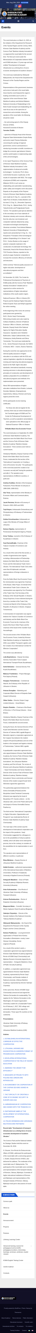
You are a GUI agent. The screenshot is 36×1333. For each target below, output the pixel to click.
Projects (6, 1227)
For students (29, 1326)
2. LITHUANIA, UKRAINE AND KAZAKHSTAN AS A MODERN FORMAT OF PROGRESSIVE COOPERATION (18, 1051)
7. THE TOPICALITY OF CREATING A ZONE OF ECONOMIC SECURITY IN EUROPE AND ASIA (16, 1097)
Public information (27, 1318)
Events (5, 1214)
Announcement (8, 1220)
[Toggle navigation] (18, 21)
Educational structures (16, 1322)
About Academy (5, 1318)
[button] (33, 21)
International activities (8, 1326)
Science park (7, 1201)
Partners (6, 1233)
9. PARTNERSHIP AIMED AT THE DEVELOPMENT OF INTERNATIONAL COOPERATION (16, 1114)
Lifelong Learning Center (11, 1239)
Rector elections (16, 1318)
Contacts (6, 1273)
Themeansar (18, 1312)
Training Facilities (14, 1330)
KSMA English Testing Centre (13, 1260)
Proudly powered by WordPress (12, 1308)
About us (6, 1208)
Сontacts (24, 1330)
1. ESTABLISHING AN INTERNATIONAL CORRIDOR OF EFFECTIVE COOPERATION (16, 1041)
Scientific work (28, 1322)
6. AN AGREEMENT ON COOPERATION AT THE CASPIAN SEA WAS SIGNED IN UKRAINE (18, 1087)
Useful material (8, 1267)
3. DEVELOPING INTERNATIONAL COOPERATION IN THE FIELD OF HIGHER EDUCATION (18, 1061)
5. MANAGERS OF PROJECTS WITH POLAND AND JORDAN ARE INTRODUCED (15, 1077)
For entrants (20, 1326)
